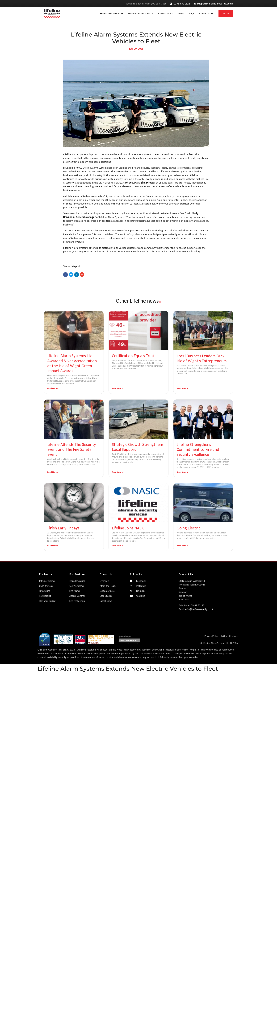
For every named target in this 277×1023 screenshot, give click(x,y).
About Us (204, 13)
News (180, 13)
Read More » (53, 388)
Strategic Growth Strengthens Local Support (138, 447)
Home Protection (110, 13)
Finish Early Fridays (63, 528)
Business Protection (139, 13)
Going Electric (188, 528)
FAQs (191, 13)
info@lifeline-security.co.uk (199, 609)
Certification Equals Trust (133, 355)
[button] (65, 274)
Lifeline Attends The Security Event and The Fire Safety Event (71, 449)
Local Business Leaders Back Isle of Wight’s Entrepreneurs (202, 358)
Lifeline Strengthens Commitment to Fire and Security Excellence (198, 449)
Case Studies (165, 13)
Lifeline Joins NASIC (128, 528)
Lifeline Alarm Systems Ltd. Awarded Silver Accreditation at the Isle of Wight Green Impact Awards (72, 363)
